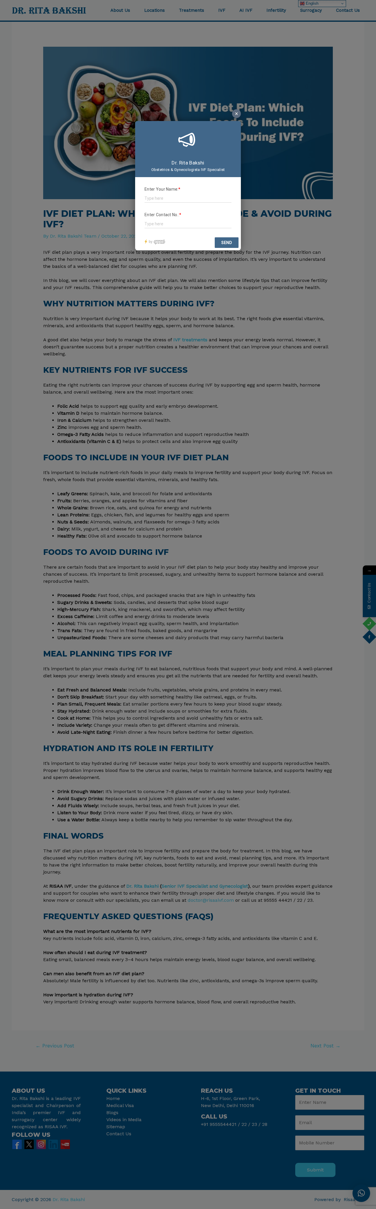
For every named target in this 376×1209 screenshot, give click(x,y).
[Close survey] (236, 113)
